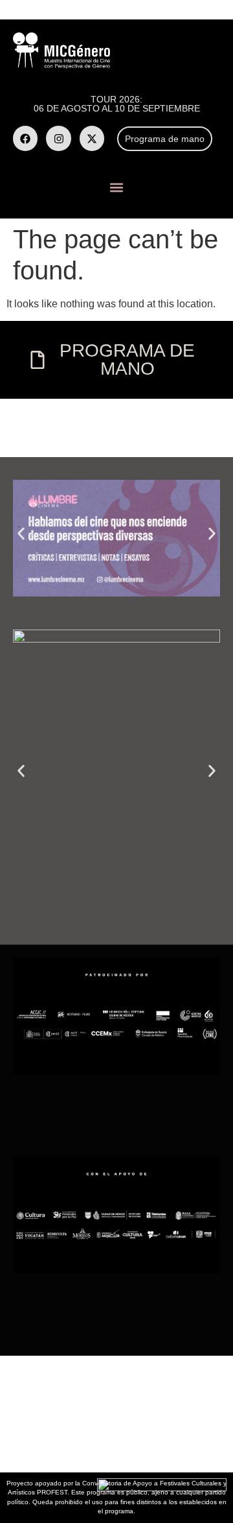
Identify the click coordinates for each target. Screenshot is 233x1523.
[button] (117, 187)
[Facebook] (25, 138)
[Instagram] (58, 138)
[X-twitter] (92, 138)
